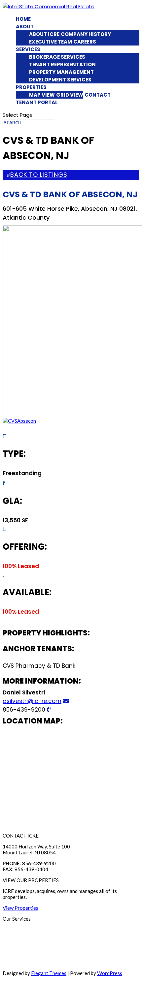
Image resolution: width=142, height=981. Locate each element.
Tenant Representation (62, 64)
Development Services (60, 79)
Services (28, 49)
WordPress (109, 973)
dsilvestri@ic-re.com (32, 701)
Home (23, 18)
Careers (84, 41)
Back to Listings (38, 174)
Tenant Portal (37, 102)
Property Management (61, 72)
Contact (98, 94)
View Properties (20, 908)
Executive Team (50, 41)
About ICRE (44, 34)
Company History (86, 34)
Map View (42, 94)
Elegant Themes (48, 973)
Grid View (69, 94)
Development (17, 962)
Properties (31, 87)
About (25, 26)
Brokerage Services (57, 56)
